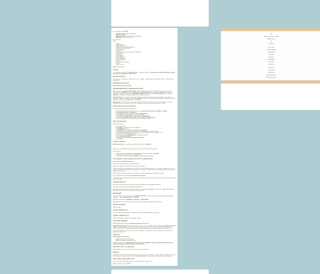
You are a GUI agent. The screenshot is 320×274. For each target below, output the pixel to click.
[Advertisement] (141, 13)
